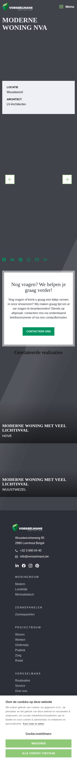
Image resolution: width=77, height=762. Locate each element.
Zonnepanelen (29, 607)
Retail (19, 660)
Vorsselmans (28, 673)
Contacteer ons (38, 331)
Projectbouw (28, 627)
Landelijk (21, 589)
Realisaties (22, 680)
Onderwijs (22, 645)
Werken (20, 639)
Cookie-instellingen (38, 733)
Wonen (20, 634)
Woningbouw (27, 577)
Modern (20, 584)
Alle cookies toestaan (38, 753)
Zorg (18, 655)
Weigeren (38, 743)
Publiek (20, 650)
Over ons (21, 691)
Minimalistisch (24, 594)
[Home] (17, 6)
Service (20, 685)
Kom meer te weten (33, 723)
